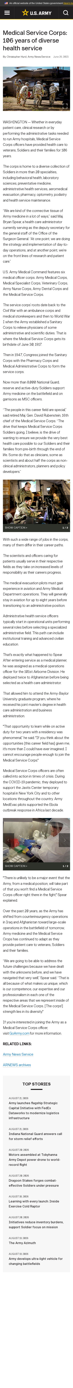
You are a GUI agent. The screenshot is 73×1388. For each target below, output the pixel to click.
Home (15, 1365)
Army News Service (18, 1054)
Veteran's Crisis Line (48, 1376)
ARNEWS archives (17, 1065)
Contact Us (34, 1365)
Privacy (55, 1365)
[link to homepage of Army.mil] (36, 12)
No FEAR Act (17, 1376)
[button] (2, 8)
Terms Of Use (16, 1371)
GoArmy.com (19, 1033)
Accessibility (43, 1371)
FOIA (63, 1371)
